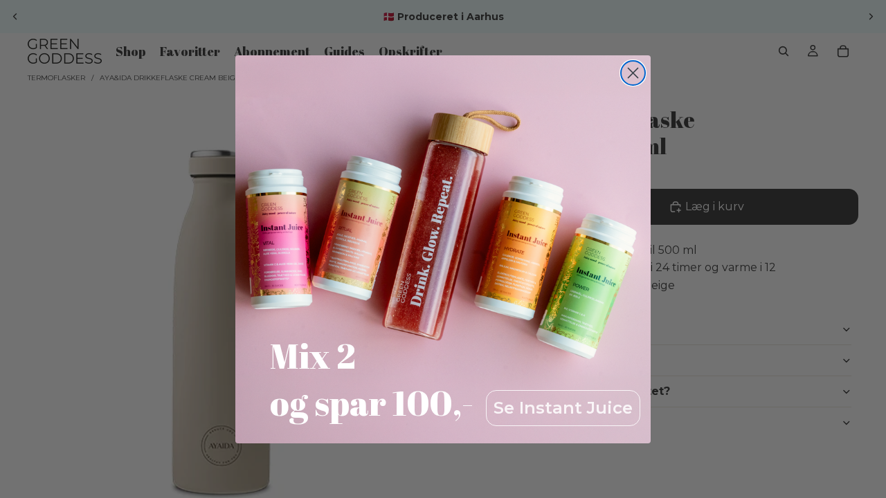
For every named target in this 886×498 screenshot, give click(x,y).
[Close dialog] (633, 73)
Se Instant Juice (563, 408)
